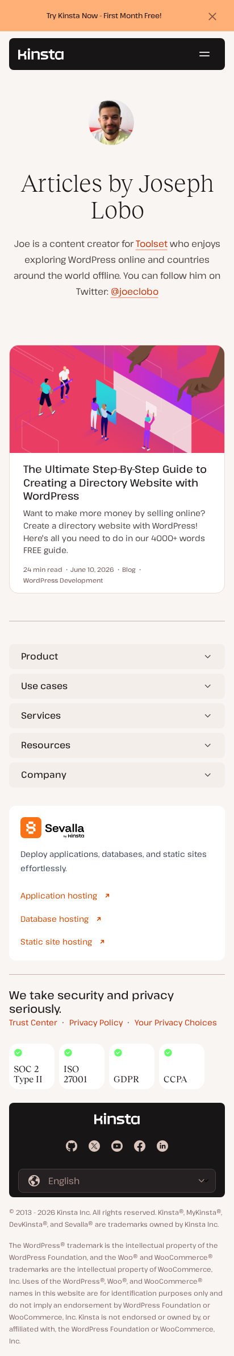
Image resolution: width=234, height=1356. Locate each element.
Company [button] (43, 774)
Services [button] (41, 715)
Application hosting (58, 895)
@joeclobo (134, 291)
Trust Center (33, 1022)
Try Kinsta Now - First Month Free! (104, 15)
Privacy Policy (96, 1022)
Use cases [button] (44, 685)
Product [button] (39, 656)
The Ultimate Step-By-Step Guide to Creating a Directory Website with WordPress (115, 482)
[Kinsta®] (41, 54)
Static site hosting (56, 941)
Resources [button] (45, 745)
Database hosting (54, 918)
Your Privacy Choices (176, 1022)
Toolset (152, 243)
